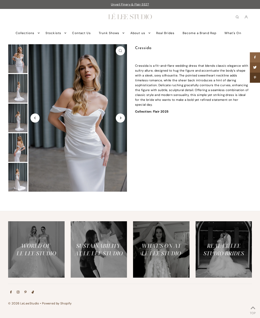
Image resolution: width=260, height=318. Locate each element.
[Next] (120, 117)
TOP (253, 312)
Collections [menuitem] (25, 33)
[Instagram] (18, 292)
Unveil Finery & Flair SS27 (130, 4)
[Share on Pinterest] (255, 78)
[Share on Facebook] (255, 57)
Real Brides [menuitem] (165, 33)
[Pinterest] (25, 292)
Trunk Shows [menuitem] (109, 33)
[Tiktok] (33, 292)
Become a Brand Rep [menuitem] (199, 33)
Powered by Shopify (57, 303)
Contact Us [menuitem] (81, 33)
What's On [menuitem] (232, 33)
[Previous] (35, 117)
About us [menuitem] (137, 33)
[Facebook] (11, 292)
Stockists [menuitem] (53, 33)
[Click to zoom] (120, 50)
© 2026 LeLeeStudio (23, 303)
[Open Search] (237, 17)
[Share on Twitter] (255, 67)
